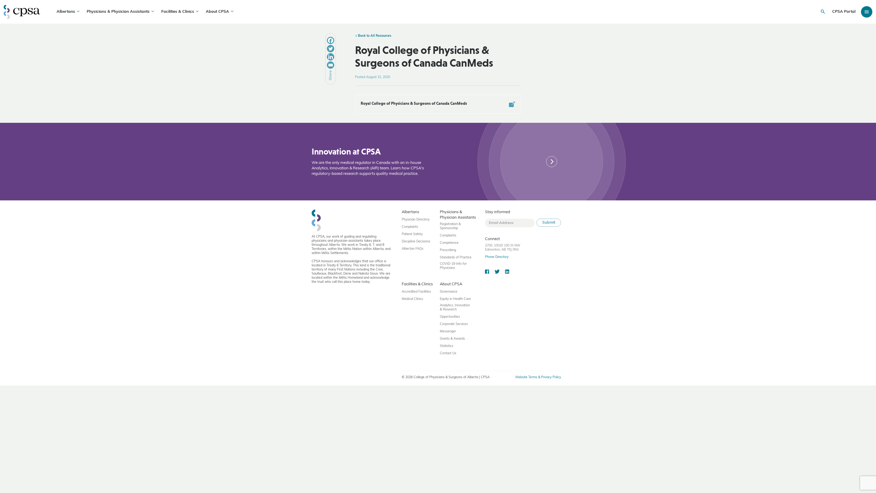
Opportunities (450, 317)
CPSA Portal (843, 12)
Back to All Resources (374, 36)
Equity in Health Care (455, 299)
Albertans (66, 12)
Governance (448, 292)
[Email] (330, 65)
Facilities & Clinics (177, 12)
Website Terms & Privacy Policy (538, 377)
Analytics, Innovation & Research (455, 307)
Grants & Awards (452, 339)
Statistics (446, 346)
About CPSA (217, 12)
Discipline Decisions (416, 241)
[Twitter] (330, 48)
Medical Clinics (412, 299)
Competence (449, 243)
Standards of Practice (456, 257)
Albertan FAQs (412, 249)
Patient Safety (412, 234)
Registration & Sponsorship (450, 226)
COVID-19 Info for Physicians (453, 266)
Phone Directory (496, 257)
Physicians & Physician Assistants (118, 12)
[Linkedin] (330, 56)
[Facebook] (330, 40)
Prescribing (448, 250)
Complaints (410, 227)
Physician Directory (416, 219)
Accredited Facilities (416, 292)
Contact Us (448, 353)
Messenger (448, 331)
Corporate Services (454, 324)
